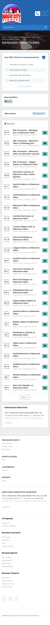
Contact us (6, 523)
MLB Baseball (7, 560)
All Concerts (6, 537)
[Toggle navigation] (44, 13)
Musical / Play (7, 587)
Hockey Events (7, 446)
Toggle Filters (39, 113)
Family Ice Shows (8, 584)
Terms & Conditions (9, 526)
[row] (25, 132)
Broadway (5, 577)
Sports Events (7, 443)
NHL (3, 460)
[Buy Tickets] (45, 133)
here (31, 415)
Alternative (6, 540)
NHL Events (6, 449)
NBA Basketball (7, 566)
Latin (3, 543)
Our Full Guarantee (25, 86)
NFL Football (6, 557)
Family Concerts (8, 546)
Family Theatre (7, 581)
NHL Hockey (6, 563)
